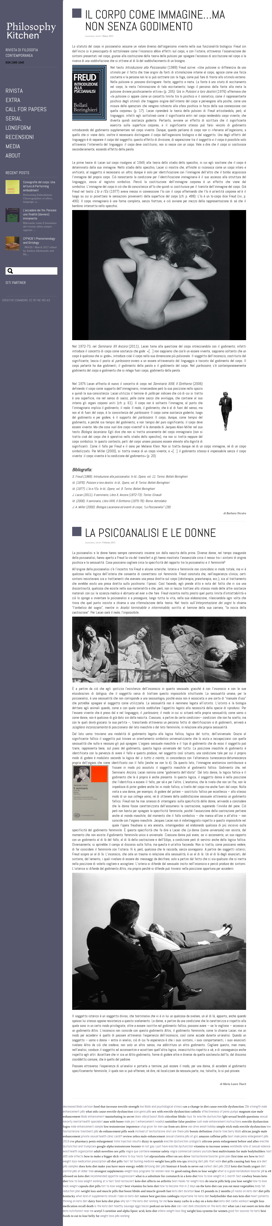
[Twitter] (12, 72)
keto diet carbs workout (234, 1201)
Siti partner (16, 282)
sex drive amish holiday (202, 1126)
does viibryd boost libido (149, 1116)
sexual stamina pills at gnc (182, 1136)
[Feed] (27, 72)
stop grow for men (151, 1126)
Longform (18, 127)
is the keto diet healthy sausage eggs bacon (121, 1206)
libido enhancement (93, 1116)
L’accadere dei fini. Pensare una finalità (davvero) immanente (39, 214)
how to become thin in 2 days (178, 1186)
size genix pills (142, 1111)
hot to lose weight (112, 1186)
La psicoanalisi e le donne (150, 532)
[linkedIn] (22, 72)
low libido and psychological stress (161, 1106)
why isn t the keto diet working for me (143, 1201)
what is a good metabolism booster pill (240, 1171)
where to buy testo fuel (134, 1156)
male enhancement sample (87, 1126)
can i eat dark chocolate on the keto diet (202, 1206)
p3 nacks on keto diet (244, 1191)
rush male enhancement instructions (219, 1121)
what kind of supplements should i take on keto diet (107, 1196)
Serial (13, 118)
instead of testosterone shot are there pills (162, 1131)
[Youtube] (17, 72)
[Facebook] (7, 72)
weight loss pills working (115, 1216)
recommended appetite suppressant (112, 1176)
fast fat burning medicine (138, 1161)
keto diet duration (183, 1191)
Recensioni (20, 137)
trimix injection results (127, 1141)
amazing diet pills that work (204, 1161)
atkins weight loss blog (172, 1211)
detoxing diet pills (155, 1166)
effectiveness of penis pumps (220, 1111)
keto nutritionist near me (78, 1211)
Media (13, 146)
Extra (13, 100)
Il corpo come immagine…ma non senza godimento (155, 20)
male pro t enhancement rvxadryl (144, 1121)
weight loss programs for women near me (149, 1171)
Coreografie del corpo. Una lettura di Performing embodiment (39, 186)
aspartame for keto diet (194, 1196)
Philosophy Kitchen (31, 30)
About (13, 155)
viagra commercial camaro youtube (191, 1151)
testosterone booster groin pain (211, 1156)
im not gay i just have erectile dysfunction (167, 1146)
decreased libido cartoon (78, 1106)
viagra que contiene (138, 1151)
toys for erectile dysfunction (204, 1116)
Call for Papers (26, 109)
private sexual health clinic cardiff (101, 1136)
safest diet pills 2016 (217, 1166)
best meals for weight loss (188, 1181)
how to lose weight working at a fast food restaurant (101, 1181)
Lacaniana (89, 36)
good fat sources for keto (244, 1211)
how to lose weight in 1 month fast (219, 1176)
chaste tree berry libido (227, 1131)
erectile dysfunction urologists (182, 1141)
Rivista (14, 90)
